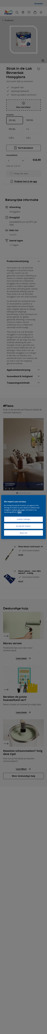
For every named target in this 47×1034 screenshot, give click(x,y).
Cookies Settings (23, 519)
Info (19, 512)
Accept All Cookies (23, 526)
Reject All (23, 533)
